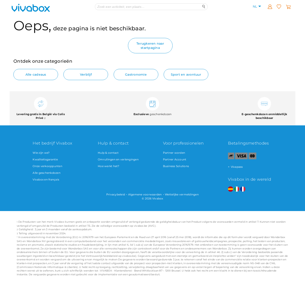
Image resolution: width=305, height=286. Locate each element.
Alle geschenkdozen (47, 172)
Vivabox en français (46, 179)
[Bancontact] (231, 158)
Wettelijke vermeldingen (182, 194)
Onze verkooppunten (47, 166)
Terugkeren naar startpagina (150, 45)
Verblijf (86, 75)
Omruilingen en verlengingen (118, 159)
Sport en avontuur (186, 75)
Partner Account (174, 159)
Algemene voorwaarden (145, 194)
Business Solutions (176, 166)
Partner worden (174, 152)
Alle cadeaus (35, 75)
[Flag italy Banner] (236, 189)
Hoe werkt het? (108, 166)
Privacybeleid (115, 194)
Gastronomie (136, 75)
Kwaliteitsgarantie (45, 159)
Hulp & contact (108, 152)
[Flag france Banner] (242, 189)
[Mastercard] (252, 158)
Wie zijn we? (41, 152)
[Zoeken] (203, 6)
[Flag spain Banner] (230, 189)
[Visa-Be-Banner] (241, 158)
